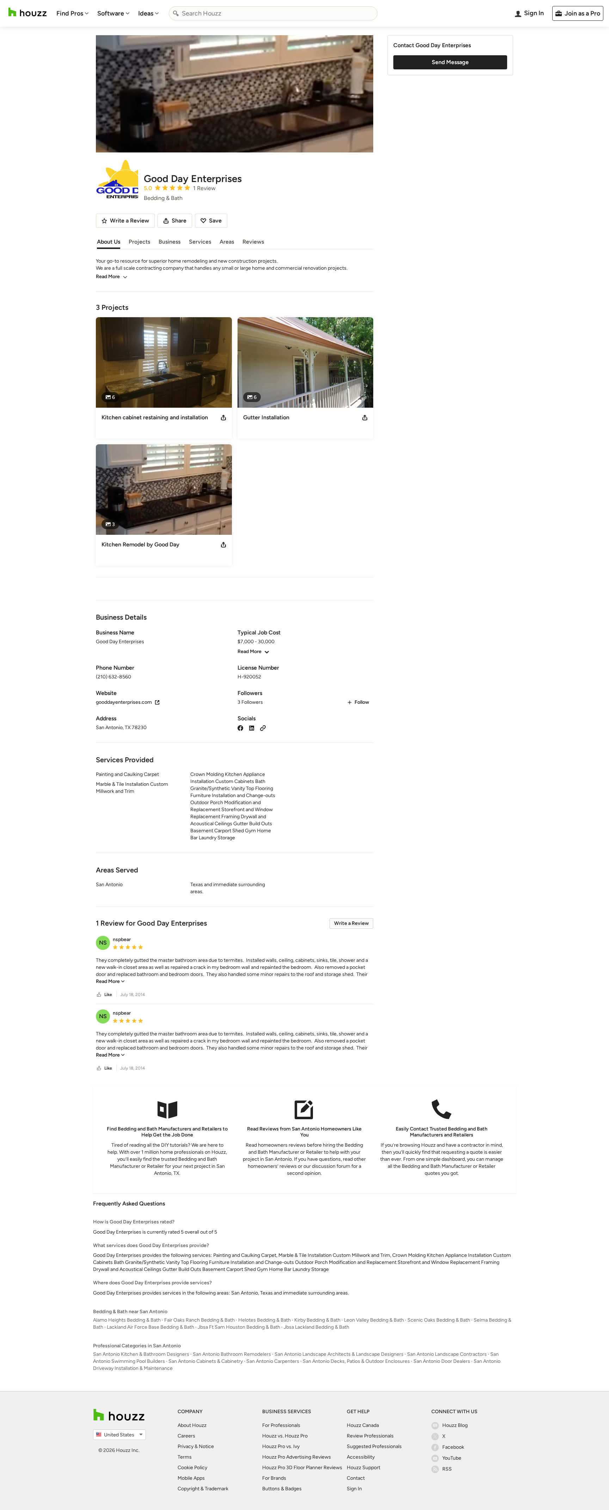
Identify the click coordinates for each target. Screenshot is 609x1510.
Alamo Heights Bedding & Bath (127, 1320)
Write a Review (351, 923)
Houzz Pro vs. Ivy (281, 1446)
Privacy (185, 1446)
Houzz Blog (455, 1425)
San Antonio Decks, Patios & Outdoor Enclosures (356, 1361)
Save (215, 220)
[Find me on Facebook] (240, 727)
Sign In (354, 1489)
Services (200, 241)
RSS (447, 1469)
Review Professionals (370, 1436)
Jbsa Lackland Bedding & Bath (316, 1327)
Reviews (253, 241)
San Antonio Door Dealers (441, 1361)
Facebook (453, 1447)
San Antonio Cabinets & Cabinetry (205, 1361)
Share (179, 220)
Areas (227, 241)
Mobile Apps (191, 1478)
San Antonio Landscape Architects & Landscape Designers (339, 1354)
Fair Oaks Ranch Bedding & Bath (199, 1320)
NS (103, 942)
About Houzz (192, 1425)
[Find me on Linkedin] (251, 727)
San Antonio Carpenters (272, 1361)
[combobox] (273, 13)
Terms (185, 1457)
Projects (139, 241)
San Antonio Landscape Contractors (447, 1354)
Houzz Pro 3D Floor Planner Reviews (302, 1468)
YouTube (451, 1458)
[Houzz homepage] (27, 12)
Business (169, 241)
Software (110, 13)
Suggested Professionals (374, 1446)
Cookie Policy (192, 1468)
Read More (108, 277)
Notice (206, 1446)
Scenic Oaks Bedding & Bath (438, 1320)
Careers (186, 1436)
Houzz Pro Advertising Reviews (296, 1457)
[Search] (176, 13)
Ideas (145, 13)
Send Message (450, 62)
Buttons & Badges (282, 1489)
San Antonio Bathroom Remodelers (232, 1354)
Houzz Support (363, 1468)
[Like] (99, 994)
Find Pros (69, 13)
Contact (356, 1478)
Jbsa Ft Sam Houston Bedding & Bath (239, 1327)
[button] (234, 971)
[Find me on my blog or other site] (263, 727)
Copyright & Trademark (203, 1489)
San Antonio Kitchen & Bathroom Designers (141, 1354)
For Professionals (281, 1425)
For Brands (274, 1478)
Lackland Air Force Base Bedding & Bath (150, 1327)
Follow (362, 702)
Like (108, 994)
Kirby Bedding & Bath (317, 1320)
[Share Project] (223, 418)
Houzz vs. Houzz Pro (285, 1436)
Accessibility (361, 1457)
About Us (108, 241)
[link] (110, 981)
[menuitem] (72, 13)
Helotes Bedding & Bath (264, 1320)
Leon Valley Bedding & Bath (374, 1320)
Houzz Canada (363, 1425)
